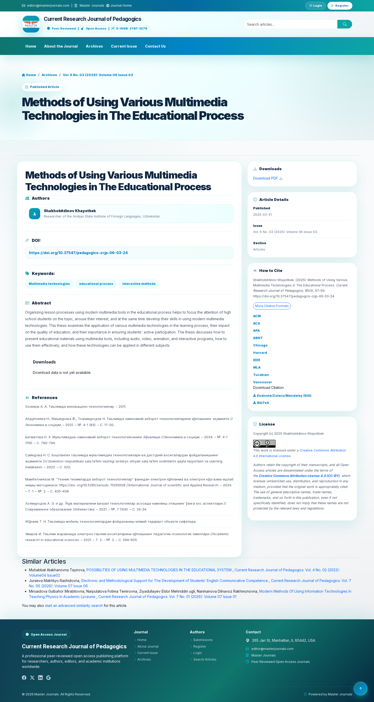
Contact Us (155, 46)
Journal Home (120, 5)
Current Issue (124, 46)
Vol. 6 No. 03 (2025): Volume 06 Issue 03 (98, 75)
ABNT (258, 338)
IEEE (256, 360)
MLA (257, 367)
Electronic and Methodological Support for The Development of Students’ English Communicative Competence (175, 580)
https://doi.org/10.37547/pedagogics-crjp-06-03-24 (78, 253)
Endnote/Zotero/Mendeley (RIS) (283, 396)
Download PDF (266, 178)
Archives (94, 46)
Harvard (260, 353)
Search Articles (205, 659)
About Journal (148, 646)
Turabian (261, 375)
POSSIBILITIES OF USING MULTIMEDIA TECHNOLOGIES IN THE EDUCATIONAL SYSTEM (160, 570)
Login (317, 5)
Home (30, 46)
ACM (257, 316)
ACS (256, 323)
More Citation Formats (272, 306)
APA (256, 330)
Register (342, 5)
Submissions (203, 640)
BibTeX (262, 403)
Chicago (260, 345)
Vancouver (262, 382)
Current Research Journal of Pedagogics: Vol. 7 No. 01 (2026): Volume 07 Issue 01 (167, 596)
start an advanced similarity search (74, 605)
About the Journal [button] (61, 46)
